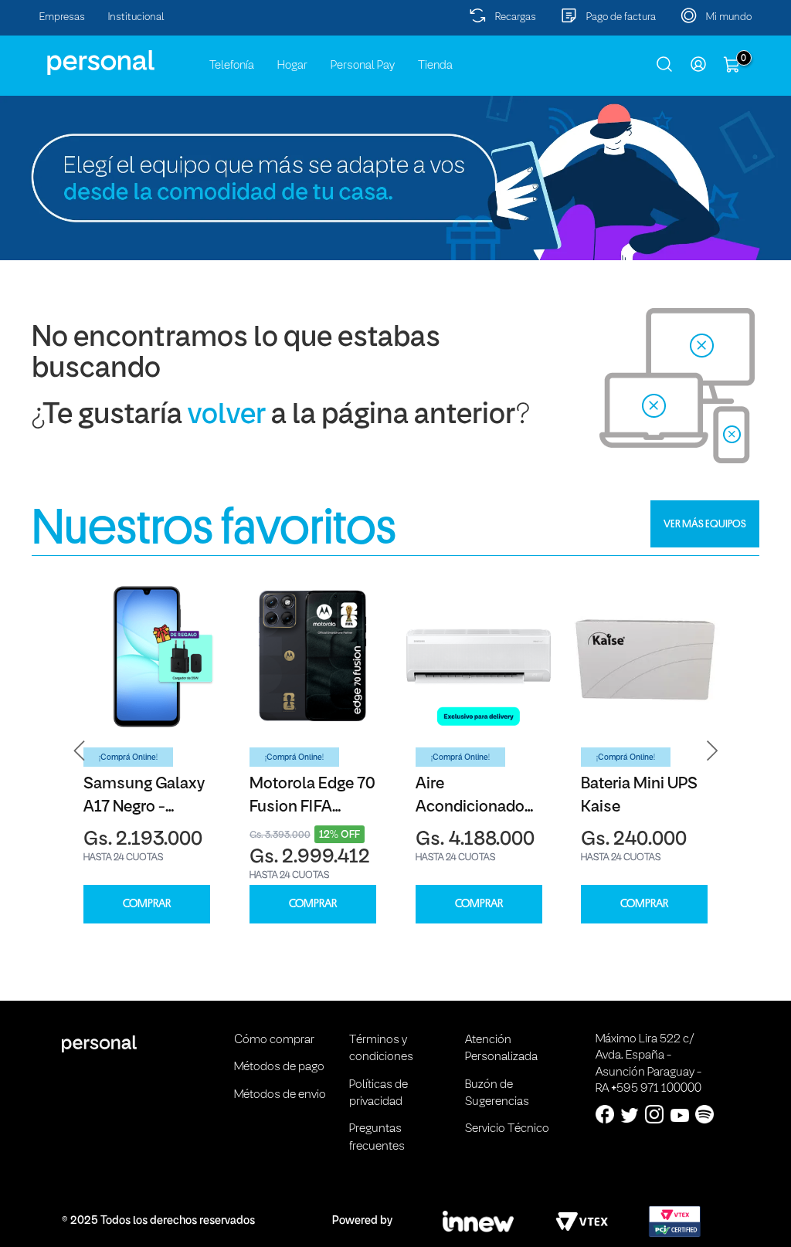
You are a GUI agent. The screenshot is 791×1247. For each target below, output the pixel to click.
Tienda (435, 65)
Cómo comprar (274, 1040)
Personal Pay (363, 65)
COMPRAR (147, 904)
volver (227, 416)
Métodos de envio (280, 1094)
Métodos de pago (279, 1067)
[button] (80, 750)
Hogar (292, 65)
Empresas (62, 17)
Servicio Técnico (507, 1128)
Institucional (136, 17)
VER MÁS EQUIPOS (705, 523)
